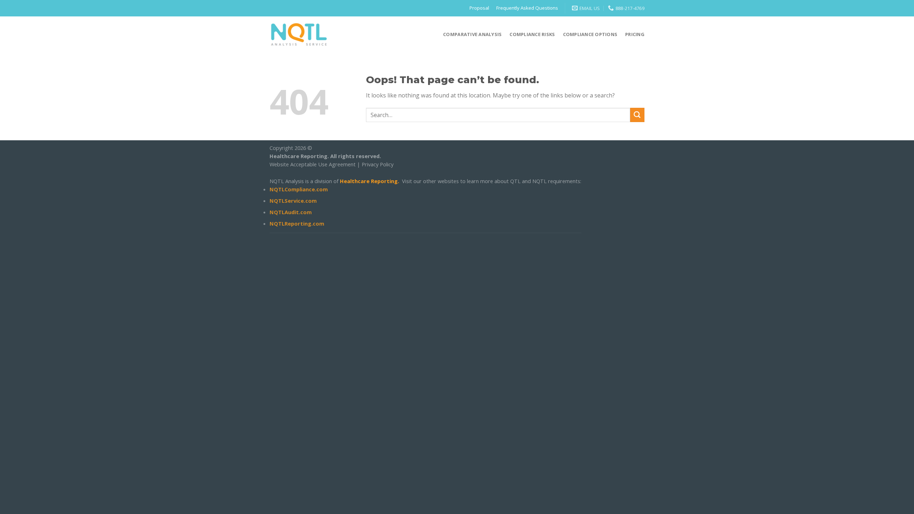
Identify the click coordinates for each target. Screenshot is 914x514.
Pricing (634, 34)
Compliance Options (590, 34)
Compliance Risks (532, 34)
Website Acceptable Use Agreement (313, 164)
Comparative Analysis (472, 34)
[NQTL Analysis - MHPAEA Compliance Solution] (299, 34)
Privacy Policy (377, 164)
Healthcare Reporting (369, 181)
